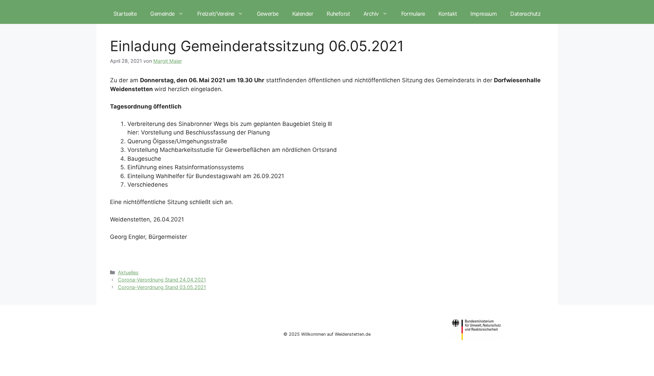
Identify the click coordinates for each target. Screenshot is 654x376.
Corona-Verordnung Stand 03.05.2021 (162, 287)
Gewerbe (268, 13)
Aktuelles (128, 272)
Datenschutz (525, 13)
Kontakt (447, 13)
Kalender (302, 13)
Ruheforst (338, 13)
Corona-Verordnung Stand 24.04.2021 (162, 280)
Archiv (371, 13)
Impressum (483, 13)
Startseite (125, 13)
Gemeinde (162, 13)
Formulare (413, 13)
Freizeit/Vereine (215, 13)
